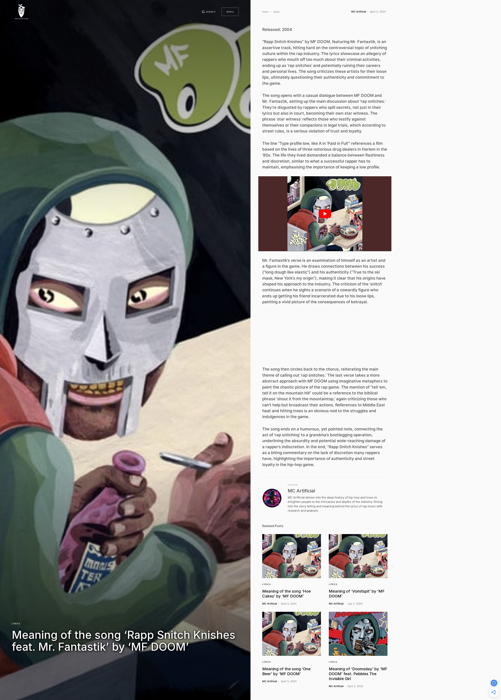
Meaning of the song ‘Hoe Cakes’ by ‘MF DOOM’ (286, 593)
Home (265, 11)
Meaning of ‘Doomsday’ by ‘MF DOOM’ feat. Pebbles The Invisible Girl (358, 674)
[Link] (291, 556)
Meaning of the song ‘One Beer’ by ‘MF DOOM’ (286, 671)
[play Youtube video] (324, 213)
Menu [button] (230, 12)
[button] (208, 11)
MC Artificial (301, 491)
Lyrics (16, 623)
